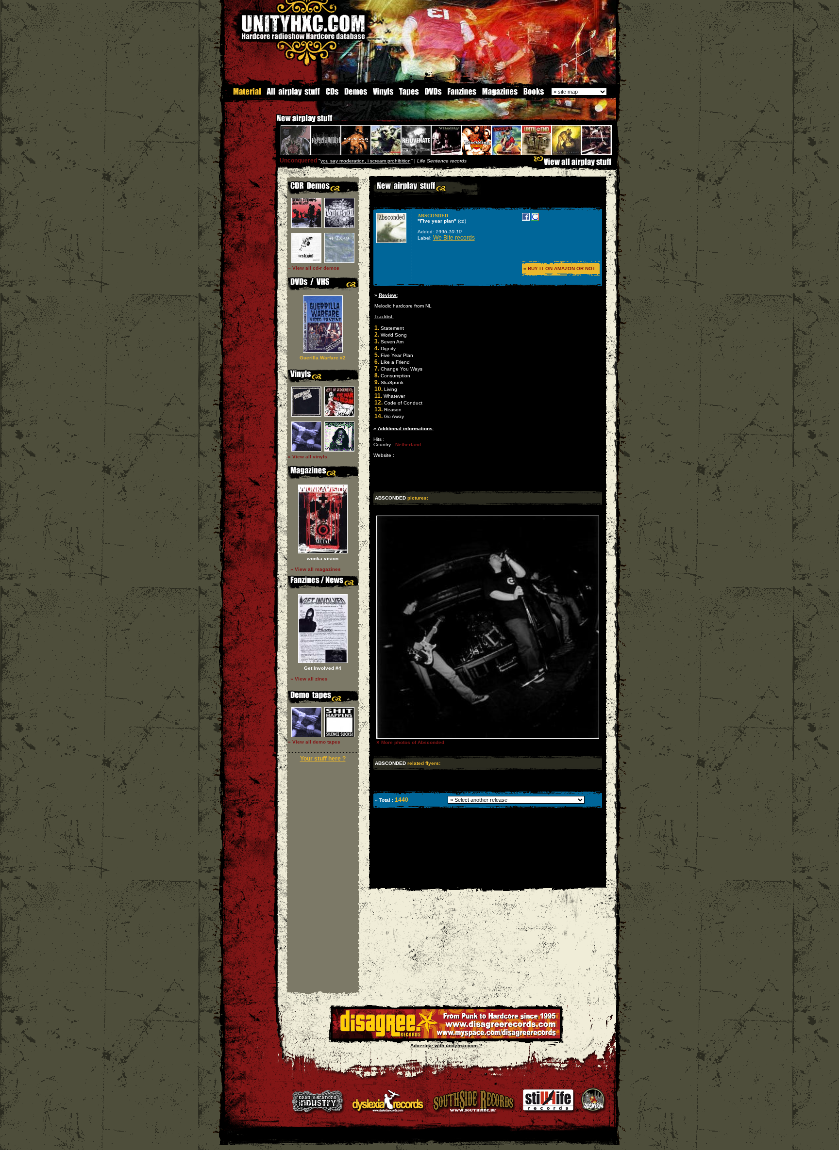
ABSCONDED (433, 215)
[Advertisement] (487, 880)
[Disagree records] (446, 1036)
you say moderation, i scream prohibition (365, 160)
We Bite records (454, 237)
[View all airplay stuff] (575, 164)
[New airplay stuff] (272, 123)
